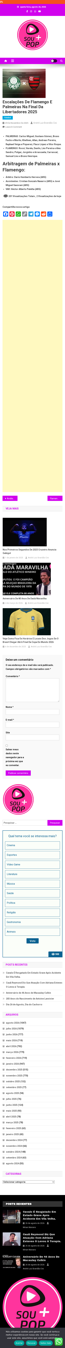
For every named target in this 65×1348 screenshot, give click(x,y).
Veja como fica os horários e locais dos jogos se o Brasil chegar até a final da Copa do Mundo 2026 (31, 640)
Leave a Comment (13, 127)
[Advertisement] (32, 356)
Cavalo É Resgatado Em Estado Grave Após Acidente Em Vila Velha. (33, 975)
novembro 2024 (14, 1146)
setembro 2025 (14, 1087)
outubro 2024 (13, 1152)
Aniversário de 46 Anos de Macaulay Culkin (28, 993)
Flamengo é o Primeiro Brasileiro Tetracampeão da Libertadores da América (56, 498)
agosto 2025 (12, 1093)
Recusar (31, 1343)
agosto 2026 (12, 1023)
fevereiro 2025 (13, 1128)
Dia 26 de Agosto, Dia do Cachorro (24, 1004)
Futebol (7, 118)
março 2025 (12, 1122)
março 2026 (12, 1052)
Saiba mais (45, 1343)
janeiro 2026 (12, 1064)
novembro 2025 (14, 1075)
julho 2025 (11, 1099)
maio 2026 (11, 1040)
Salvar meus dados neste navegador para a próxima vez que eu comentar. (15, 757)
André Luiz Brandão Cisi (45, 123)
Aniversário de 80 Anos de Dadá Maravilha (25, 598)
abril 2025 (11, 1116)
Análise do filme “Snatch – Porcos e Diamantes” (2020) (12, 498)
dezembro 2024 (14, 1140)
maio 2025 (11, 1111)
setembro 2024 (14, 1157)
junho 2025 (11, 1105)
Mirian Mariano (29, 1227)
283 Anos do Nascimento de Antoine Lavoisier (30, 998)
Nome (10, 707)
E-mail (10, 720)
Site (8, 732)
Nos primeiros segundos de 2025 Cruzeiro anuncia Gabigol (29, 551)
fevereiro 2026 (13, 1058)
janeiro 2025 (12, 1134)
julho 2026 (11, 1028)
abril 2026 (11, 1046)
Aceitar (19, 1343)
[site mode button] (54, 60)
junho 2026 (11, 1034)
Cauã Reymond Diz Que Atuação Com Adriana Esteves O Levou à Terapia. (34, 984)
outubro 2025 (13, 1081)
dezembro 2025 (14, 1069)
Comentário (13, 676)
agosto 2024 (12, 1163)
